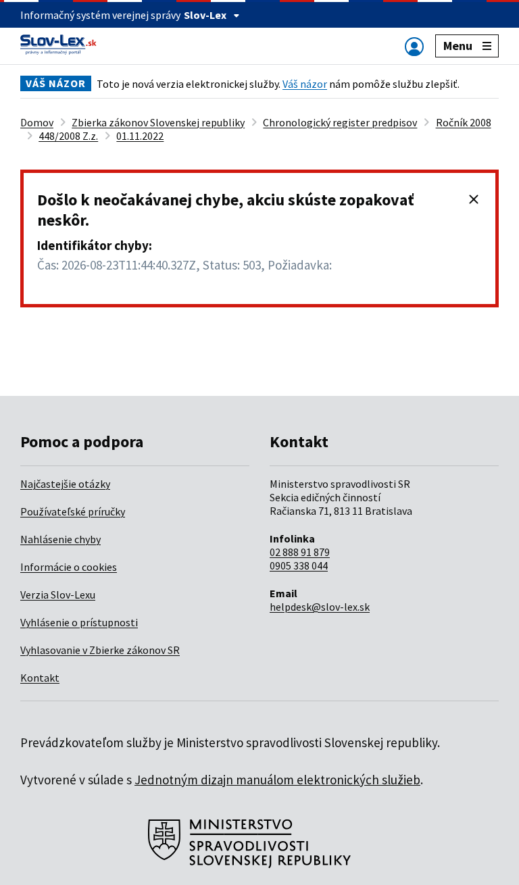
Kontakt (39, 677)
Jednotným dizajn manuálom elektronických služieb (277, 780)
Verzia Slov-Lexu (57, 594)
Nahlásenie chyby (60, 539)
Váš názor (304, 84)
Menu (457, 45)
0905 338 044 (299, 565)
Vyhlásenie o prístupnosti (79, 622)
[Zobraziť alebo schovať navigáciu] (414, 46)
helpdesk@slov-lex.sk (320, 606)
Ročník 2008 (463, 122)
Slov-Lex (205, 15)
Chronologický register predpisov (340, 122)
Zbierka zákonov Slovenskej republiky (158, 122)
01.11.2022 (140, 136)
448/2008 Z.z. (68, 136)
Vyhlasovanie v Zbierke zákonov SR (100, 650)
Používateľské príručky (72, 511)
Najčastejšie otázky (65, 483)
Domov (36, 122)
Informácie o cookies (68, 567)
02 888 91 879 (300, 552)
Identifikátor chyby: (94, 245)
